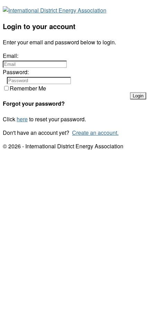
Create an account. (95, 133)
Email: (10, 56)
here (22, 119)
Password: (16, 72)
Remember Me (28, 88)
